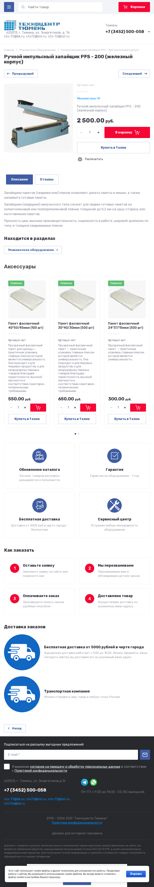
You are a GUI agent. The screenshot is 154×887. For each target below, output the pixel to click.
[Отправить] (145, 755)
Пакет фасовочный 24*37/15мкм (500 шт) (125, 326)
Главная (9, 49)
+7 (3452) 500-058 (124, 31)
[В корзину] (38, 408)
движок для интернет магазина (77, 833)
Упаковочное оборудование (37, 49)
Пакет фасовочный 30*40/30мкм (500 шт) (76, 326)
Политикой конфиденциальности (41, 771)
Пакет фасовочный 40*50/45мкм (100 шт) (25, 326)
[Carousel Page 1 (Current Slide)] (75, 434)
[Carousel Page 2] (78, 434)
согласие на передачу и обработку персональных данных (75, 767)
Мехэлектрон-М (88, 98)
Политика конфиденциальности (77, 823)
